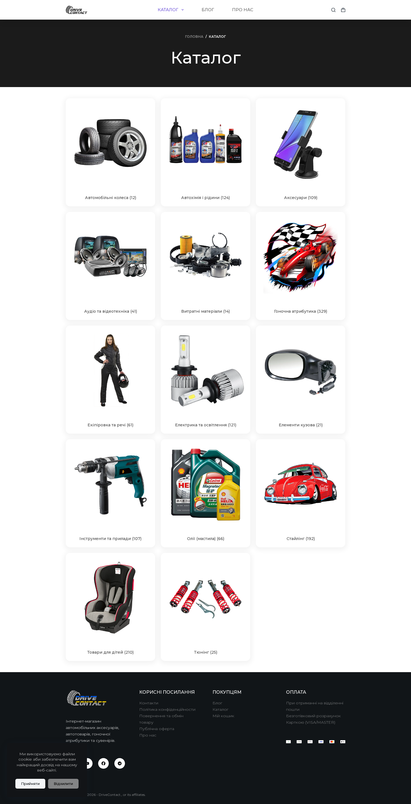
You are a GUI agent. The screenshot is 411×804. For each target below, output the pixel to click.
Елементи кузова (301, 424)
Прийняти (30, 783)
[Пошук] (333, 10)
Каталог (220, 709)
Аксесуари (300, 197)
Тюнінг (205, 652)
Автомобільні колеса (110, 197)
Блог (217, 702)
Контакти (148, 702)
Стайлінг (301, 538)
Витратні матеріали (205, 311)
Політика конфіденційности (167, 709)
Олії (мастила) (205, 538)
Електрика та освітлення (205, 424)
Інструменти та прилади (110, 538)
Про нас (147, 735)
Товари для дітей (110, 652)
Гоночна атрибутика (300, 311)
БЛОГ (208, 9)
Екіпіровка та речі (110, 424)
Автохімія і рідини (205, 197)
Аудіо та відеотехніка (110, 311)
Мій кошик (223, 715)
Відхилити (63, 783)
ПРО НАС (242, 9)
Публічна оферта (156, 728)
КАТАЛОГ (168, 9)
